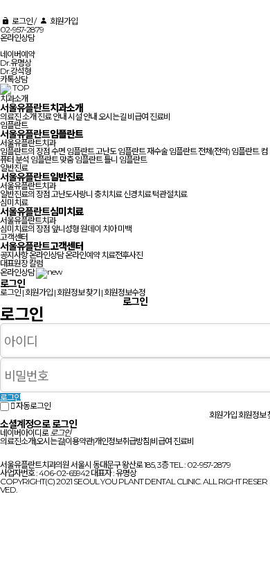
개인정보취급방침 (122, 441)
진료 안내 (51, 116)
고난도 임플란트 (120, 151)
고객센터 (14, 237)
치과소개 (14, 98)
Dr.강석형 (15, 71)
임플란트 (14, 125)
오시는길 (112, 116)
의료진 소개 (18, 116)
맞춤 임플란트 (81, 159)
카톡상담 (14, 79)
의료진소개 (17, 441)
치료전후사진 (122, 255)
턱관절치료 (169, 194)
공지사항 (14, 255)
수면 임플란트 (72, 151)
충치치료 (108, 194)
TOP (20, 87)
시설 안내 (82, 116)
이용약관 (79, 441)
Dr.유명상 (15, 62)
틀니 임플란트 (125, 159)
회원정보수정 (124, 292)
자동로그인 (33, 406)
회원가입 (62, 21)
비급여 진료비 (148, 116)
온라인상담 (17, 38)
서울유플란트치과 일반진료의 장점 (27, 190)
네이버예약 (17, 54)
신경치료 (137, 194)
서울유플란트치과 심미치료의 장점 (27, 224)
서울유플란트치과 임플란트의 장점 (27, 147)
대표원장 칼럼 (21, 263)
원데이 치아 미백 (106, 228)
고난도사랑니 (72, 194)
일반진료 (14, 168)
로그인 (21, 21)
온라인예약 (82, 255)
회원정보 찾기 (78, 292)
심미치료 (14, 202)
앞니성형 (65, 228)
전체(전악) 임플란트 (228, 151)
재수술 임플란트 (172, 151)
